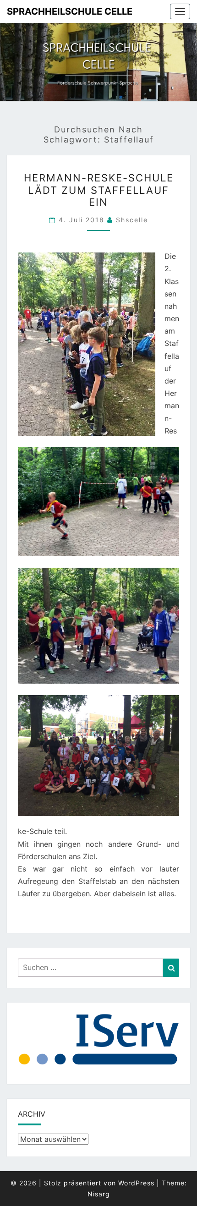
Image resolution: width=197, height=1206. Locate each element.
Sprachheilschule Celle (69, 11)
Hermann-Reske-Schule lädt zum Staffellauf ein (99, 190)
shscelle (132, 220)
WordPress (136, 1183)
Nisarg (99, 1194)
